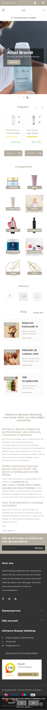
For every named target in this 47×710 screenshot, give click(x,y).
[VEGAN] (13, 268)
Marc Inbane (18, 488)
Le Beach (36, 485)
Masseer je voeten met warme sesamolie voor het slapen (30, 351)
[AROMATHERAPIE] (34, 246)
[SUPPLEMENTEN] (13, 246)
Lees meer (27, 338)
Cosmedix (20, 485)
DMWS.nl (29, 690)
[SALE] (34, 268)
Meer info (10, 153)
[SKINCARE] (13, 182)
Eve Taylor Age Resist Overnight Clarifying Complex (32, 132)
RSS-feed (37, 690)
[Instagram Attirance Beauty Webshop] (9, 599)
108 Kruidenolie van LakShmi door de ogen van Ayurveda (31, 379)
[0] (42, 3)
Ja (22, 703)
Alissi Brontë (19, 482)
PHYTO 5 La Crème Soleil (13, 131)
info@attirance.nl (13, 645)
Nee (33, 703)
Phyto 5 (28, 485)
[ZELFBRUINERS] (34, 225)
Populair (23, 106)
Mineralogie (29, 488)
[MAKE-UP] (13, 225)
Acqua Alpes (7, 488)
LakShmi (11, 485)
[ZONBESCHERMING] (13, 203)
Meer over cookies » (24, 707)
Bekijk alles (38, 313)
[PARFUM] (34, 203)
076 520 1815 (10, 3)
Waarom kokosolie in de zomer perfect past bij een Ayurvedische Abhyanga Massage (31, 324)
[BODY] (34, 182)
